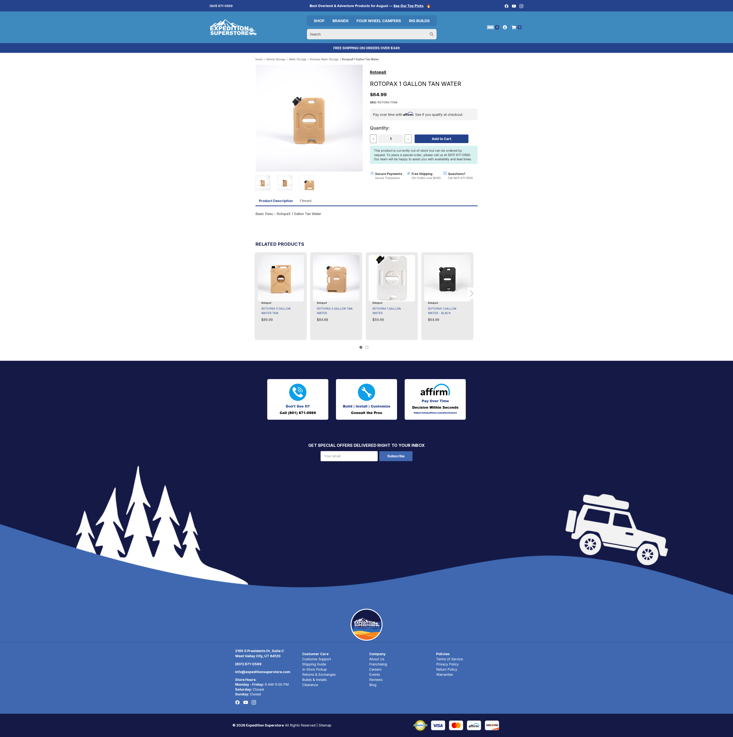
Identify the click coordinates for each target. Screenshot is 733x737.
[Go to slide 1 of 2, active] (360, 347)
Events (374, 675)
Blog (372, 685)
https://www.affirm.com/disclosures (435, 412)
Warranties (444, 675)
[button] (493, 27)
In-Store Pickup (314, 669)
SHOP (319, 21)
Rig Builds (419, 21)
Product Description (276, 201)
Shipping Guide (314, 664)
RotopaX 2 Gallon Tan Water (335, 311)
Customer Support (316, 659)
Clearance (310, 685)
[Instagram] (521, 6)
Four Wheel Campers (379, 21)
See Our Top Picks (408, 6)
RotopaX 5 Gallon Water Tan (276, 311)
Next (471, 293)
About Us (376, 659)
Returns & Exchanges (319, 675)
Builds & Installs (314, 680)
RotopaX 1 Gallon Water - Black (442, 311)
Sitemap (325, 725)
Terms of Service (449, 659)
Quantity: (380, 128)
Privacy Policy (447, 664)
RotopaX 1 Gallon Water (386, 311)
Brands (341, 21)
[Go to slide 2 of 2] (367, 347)
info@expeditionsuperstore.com (262, 672)
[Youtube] (514, 6)
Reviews (376, 680)
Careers (375, 669)
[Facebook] (507, 6)
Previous (257, 293)
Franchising (378, 664)
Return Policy (446, 669)
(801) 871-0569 (221, 6)
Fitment (306, 201)
